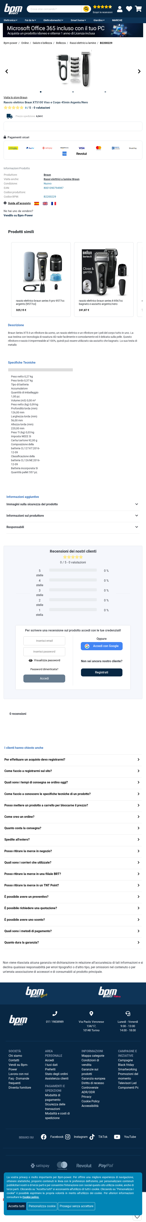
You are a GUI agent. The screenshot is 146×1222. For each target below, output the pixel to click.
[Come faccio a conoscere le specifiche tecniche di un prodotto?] (139, 794)
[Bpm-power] (13, 8)
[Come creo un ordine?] (139, 817)
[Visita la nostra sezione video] (109, 992)
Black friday (126, 1065)
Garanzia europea (93, 1078)
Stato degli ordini (56, 1074)
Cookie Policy (91, 1101)
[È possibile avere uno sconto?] (139, 920)
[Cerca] (86, 9)
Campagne (125, 1060)
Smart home (77, 20)
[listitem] (41, 279)
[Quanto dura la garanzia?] (139, 943)
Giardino (98, 20)
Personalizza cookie (42, 1206)
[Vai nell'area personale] (120, 9)
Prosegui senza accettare (76, 1206)
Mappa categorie (93, 1055)
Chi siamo (15, 1055)
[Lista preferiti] (129, 10)
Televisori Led (127, 1083)
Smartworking (127, 1069)
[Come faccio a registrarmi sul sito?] (139, 771)
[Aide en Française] (53, 203)
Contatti (14, 1060)
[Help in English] (45, 203)
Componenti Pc (128, 1087)
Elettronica (9, 20)
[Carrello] (138, 10)
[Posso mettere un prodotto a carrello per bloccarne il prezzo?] (139, 806)
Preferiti (50, 1069)
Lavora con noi (19, 1074)
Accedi (49, 1060)
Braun (47, 174)
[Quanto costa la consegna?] (139, 828)
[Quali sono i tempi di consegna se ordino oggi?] (139, 783)
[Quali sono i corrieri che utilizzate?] (139, 863)
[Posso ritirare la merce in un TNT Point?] (139, 885)
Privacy (86, 1097)
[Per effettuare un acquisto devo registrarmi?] (139, 760)
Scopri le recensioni (103, 12)
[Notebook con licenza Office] (73, 30)
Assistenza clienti (56, 1078)
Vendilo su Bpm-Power (18, 215)
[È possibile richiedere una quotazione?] (139, 908)
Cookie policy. (30, 1197)
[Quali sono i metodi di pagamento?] (139, 931)
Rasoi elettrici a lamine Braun (61, 179)
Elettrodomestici (52, 20)
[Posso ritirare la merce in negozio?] (139, 851)
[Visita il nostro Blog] (36, 992)
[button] (7, 71)
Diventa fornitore (20, 1087)
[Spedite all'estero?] (139, 840)
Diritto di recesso (93, 1083)
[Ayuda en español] (36, 203)
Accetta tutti (16, 1206)
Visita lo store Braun (15, 97)
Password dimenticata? (44, 669)
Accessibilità (90, 1106)
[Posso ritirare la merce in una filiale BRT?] (139, 874)
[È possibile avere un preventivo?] (139, 897)
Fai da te (29, 20)
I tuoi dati (51, 1065)
